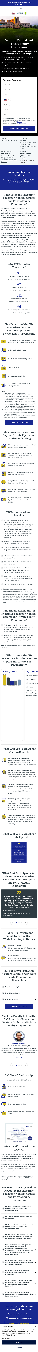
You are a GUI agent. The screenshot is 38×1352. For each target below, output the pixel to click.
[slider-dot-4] (21, 922)
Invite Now (19, 4)
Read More (25, 907)
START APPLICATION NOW (19, 1323)
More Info (19, 1057)
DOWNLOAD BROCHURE (19, 129)
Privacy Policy (23, 123)
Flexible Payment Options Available (9, 161)
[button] (12, 923)
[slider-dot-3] (19, 922)
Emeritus (19, 122)
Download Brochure (19, 1006)
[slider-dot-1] (16, 922)
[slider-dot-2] (18, 922)
